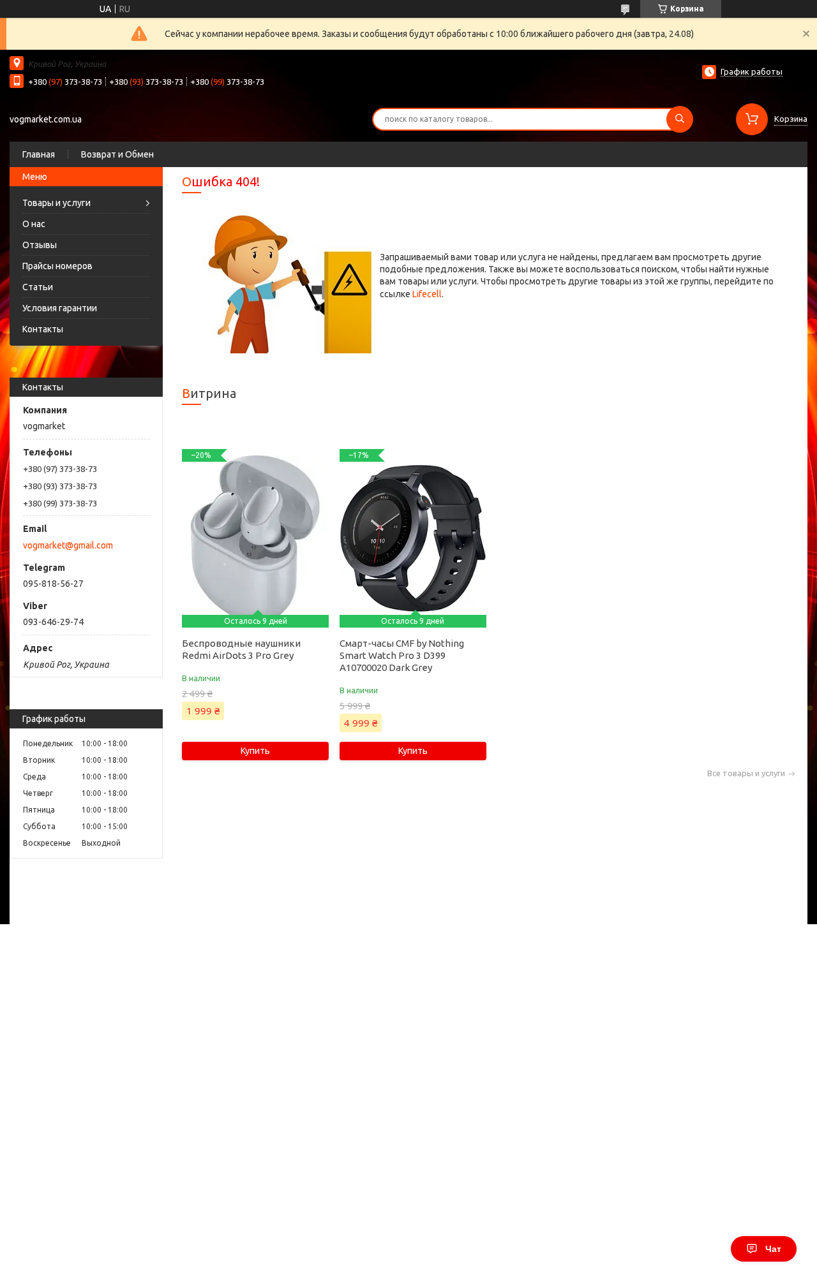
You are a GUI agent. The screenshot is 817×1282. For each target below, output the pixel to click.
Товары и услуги (56, 203)
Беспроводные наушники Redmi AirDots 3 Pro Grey (241, 649)
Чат (773, 1249)
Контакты (42, 329)
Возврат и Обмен (117, 154)
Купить (255, 751)
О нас (33, 224)
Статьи (37, 287)
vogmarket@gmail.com (68, 545)
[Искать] (679, 119)
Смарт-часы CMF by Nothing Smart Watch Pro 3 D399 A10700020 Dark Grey (402, 655)
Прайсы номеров (57, 266)
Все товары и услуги (746, 773)
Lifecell (427, 294)
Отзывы (39, 245)
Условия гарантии (59, 308)
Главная (38, 154)
